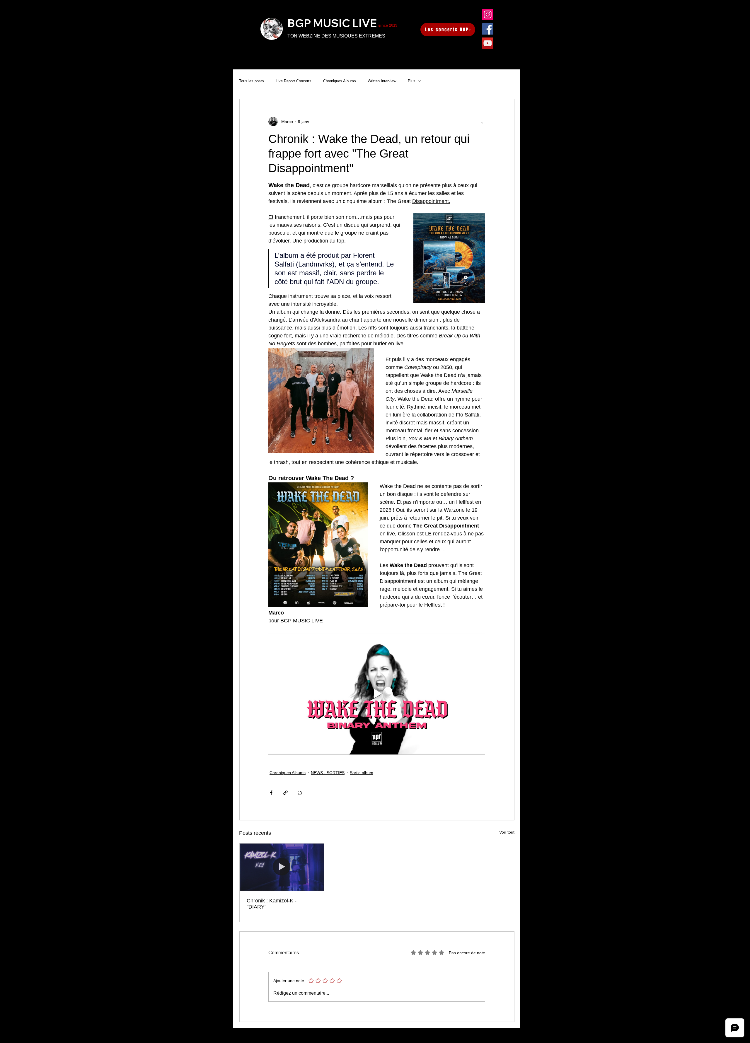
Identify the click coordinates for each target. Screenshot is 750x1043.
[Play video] (376, 693)
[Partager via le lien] (285, 793)
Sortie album (361, 772)
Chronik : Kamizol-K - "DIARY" (271, 904)
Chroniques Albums (339, 81)
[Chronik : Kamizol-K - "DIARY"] (282, 867)
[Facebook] (487, 29)
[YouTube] (487, 43)
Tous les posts (251, 81)
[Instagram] (487, 14)
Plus (411, 81)
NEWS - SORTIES (328, 772)
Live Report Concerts (293, 81)
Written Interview (382, 81)
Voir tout (506, 832)
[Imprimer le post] (300, 793)
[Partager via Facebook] (271, 793)
